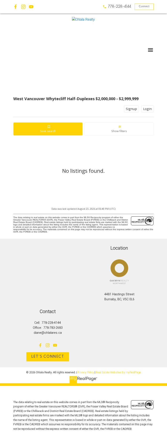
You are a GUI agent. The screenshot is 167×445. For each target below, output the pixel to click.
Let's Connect (47, 357)
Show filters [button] (119, 131)
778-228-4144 (119, 6)
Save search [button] (48, 131)
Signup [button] (131, 108)
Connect (144, 6)
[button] (117, 7)
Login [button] (147, 108)
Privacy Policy (86, 372)
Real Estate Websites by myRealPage (118, 372)
